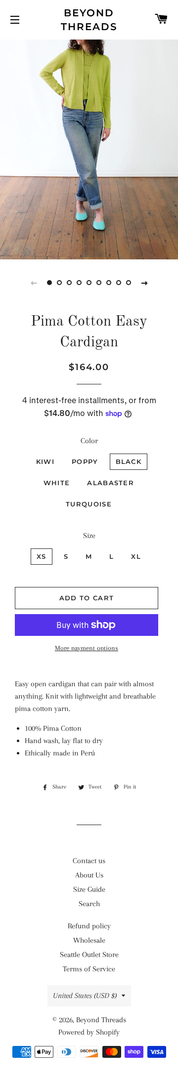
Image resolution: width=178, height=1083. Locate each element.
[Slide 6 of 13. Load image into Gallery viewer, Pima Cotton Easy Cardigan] (99, 283)
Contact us (89, 860)
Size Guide (89, 889)
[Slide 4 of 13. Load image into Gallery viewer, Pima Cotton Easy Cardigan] (79, 283)
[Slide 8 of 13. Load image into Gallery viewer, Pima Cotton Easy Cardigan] (119, 283)
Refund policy (89, 925)
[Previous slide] (33, 282)
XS (41, 556)
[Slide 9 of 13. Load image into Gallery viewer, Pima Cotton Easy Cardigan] (129, 283)
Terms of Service (89, 968)
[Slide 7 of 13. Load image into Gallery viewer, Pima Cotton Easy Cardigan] (109, 283)
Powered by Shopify (89, 1032)
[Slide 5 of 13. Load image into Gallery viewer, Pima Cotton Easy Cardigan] (89, 283)
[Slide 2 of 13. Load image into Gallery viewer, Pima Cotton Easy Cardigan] (59, 283)
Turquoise (89, 504)
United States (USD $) (85, 995)
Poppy (85, 461)
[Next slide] (144, 282)
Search (89, 903)
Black (129, 461)
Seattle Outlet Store (89, 954)
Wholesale (89, 940)
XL (136, 556)
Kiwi (45, 461)
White (57, 483)
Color (89, 440)
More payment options (86, 648)
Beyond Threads (89, 20)
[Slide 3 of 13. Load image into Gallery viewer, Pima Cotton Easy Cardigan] (69, 283)
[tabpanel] (89, 148)
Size (89, 535)
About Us (89, 875)
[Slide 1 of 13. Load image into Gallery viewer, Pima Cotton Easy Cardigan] (49, 283)
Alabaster (110, 483)
